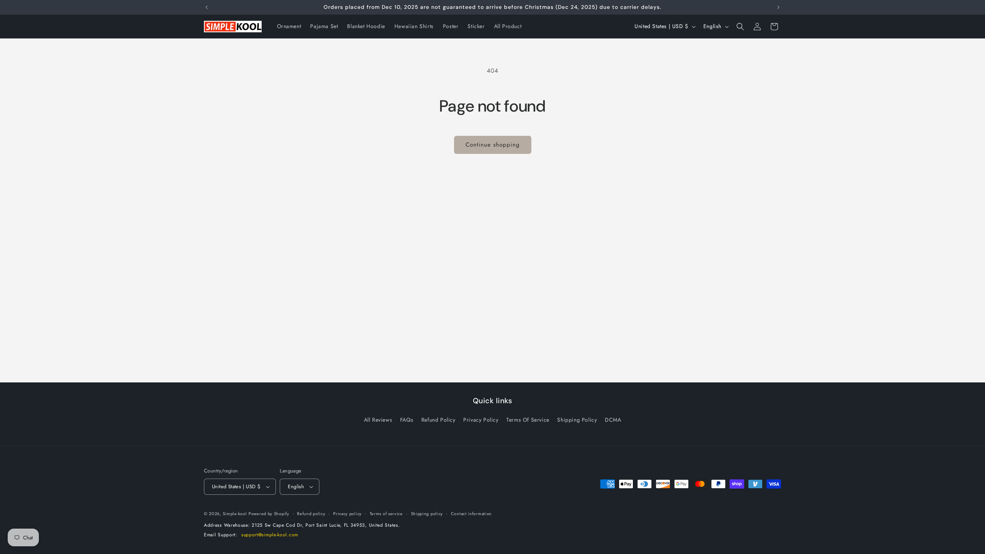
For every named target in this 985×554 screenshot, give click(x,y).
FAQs (406, 420)
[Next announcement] (778, 7)
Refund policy (311, 514)
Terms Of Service (527, 420)
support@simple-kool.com (269, 534)
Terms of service (386, 514)
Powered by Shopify (269, 514)
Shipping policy (427, 514)
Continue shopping (493, 144)
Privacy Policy (480, 420)
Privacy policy (347, 514)
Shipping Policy (577, 420)
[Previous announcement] (206, 7)
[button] (740, 26)
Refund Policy (438, 420)
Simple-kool (235, 514)
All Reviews (378, 420)
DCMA (613, 420)
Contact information (471, 514)
